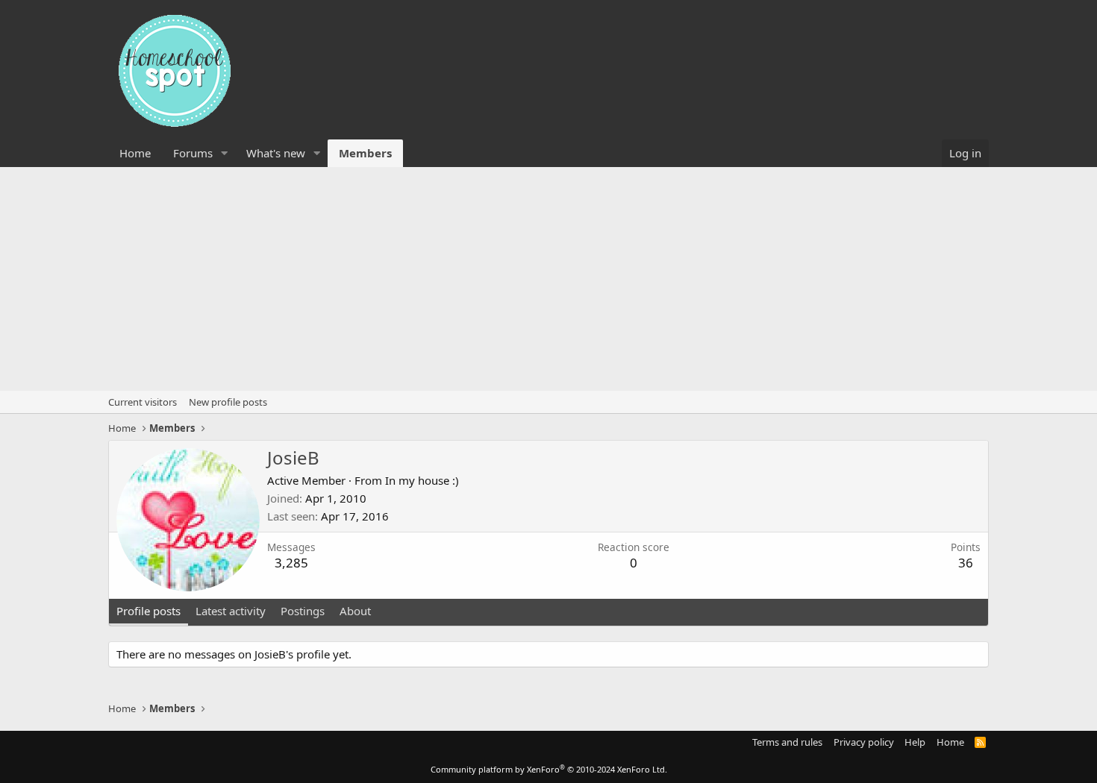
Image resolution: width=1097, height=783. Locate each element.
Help (914, 742)
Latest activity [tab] (231, 610)
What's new (275, 152)
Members (365, 152)
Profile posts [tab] (148, 610)
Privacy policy (864, 742)
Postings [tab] (303, 610)
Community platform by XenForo (549, 769)
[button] (224, 153)
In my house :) (422, 480)
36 (965, 562)
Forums (193, 152)
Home (135, 152)
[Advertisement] (548, 278)
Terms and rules (787, 742)
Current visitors (142, 402)
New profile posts (228, 402)
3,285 (291, 562)
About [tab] (355, 610)
